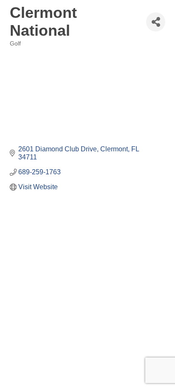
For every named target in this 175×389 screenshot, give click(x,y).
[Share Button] (155, 21)
